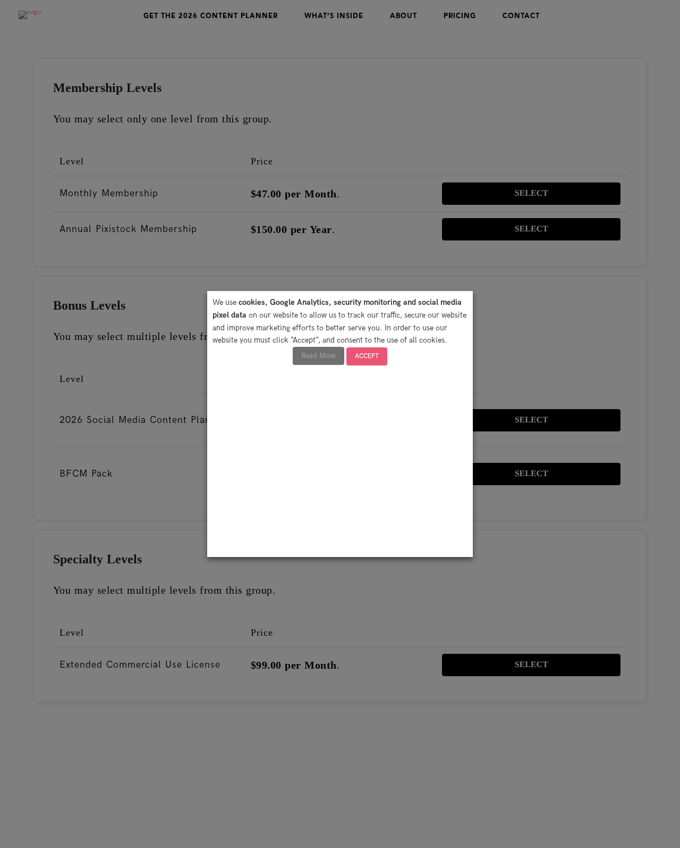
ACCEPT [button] (367, 356)
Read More (318, 355)
